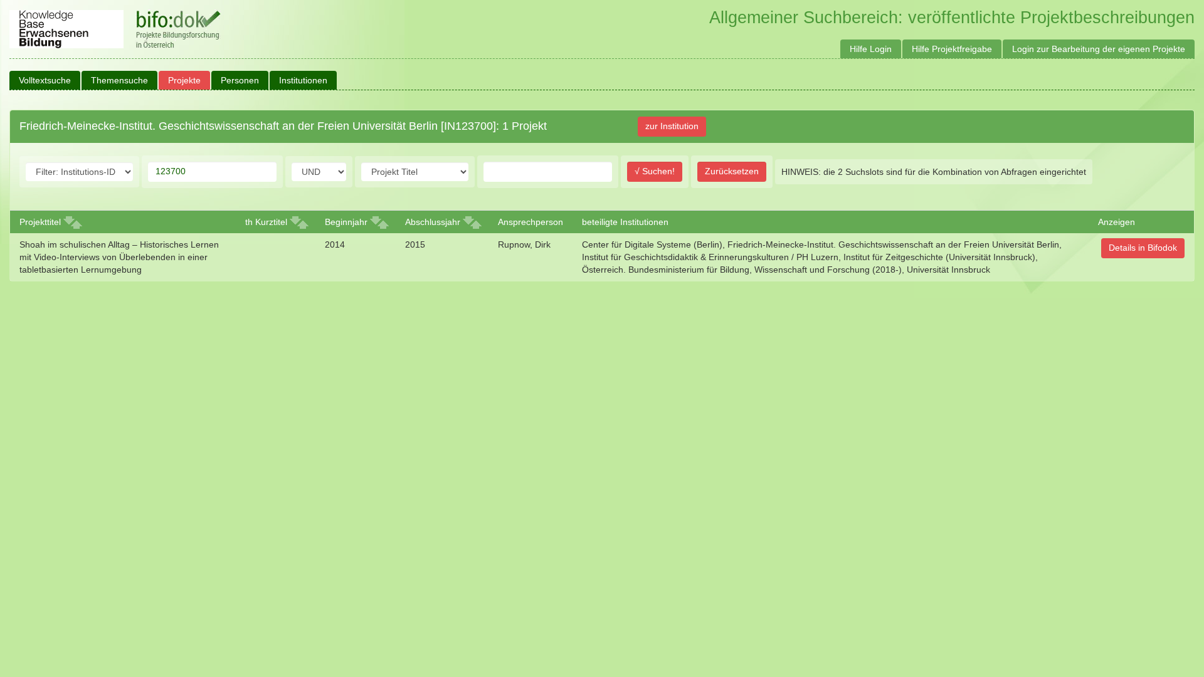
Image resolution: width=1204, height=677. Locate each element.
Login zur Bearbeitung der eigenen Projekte (1098, 49)
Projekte (184, 80)
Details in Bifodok (1143, 248)
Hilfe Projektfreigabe (952, 49)
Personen (240, 80)
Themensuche (119, 80)
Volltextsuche (45, 80)
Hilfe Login (871, 49)
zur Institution (672, 126)
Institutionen (303, 80)
